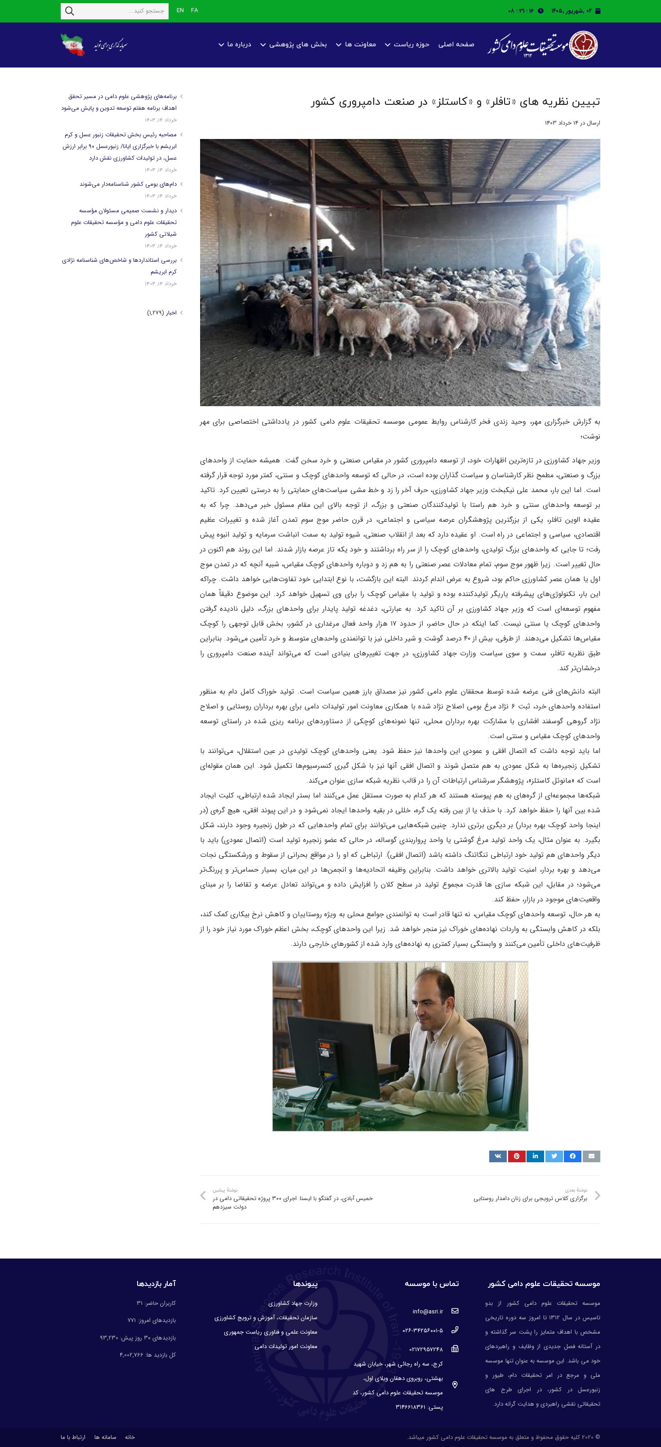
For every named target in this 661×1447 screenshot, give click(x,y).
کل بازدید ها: (159, 1355)
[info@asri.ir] (451, 1312)
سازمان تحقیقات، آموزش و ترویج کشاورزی (265, 1317)
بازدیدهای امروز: (156, 1320)
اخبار (171, 313)
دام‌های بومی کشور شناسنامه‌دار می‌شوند (128, 184)
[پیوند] (541, 45)
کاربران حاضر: (159, 1303)
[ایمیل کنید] (591, 1156)
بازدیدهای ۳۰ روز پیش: (147, 1338)
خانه (130, 1437)
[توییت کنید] (554, 1156)
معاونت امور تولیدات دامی (286, 1346)
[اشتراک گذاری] (572, 1156)
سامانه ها (105, 1437)
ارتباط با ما (73, 1437)
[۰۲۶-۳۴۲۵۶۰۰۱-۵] (451, 1331)
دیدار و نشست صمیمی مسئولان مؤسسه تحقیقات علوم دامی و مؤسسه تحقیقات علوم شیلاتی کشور (124, 222)
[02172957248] (451, 1350)
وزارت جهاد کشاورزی (292, 1303)
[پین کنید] (517, 1156)
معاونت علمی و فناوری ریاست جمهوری (270, 1332)
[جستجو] (69, 11)
